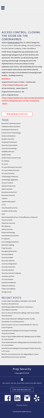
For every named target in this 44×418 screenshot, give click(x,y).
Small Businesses (8, 151)
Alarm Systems (7, 189)
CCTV (4, 204)
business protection (9, 192)
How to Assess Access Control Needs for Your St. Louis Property (20, 326)
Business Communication (11, 123)
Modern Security (8, 139)
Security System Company (11, 48)
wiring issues (7, 291)
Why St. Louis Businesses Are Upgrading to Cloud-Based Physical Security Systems (20, 355)
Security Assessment (9, 145)
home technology (8, 232)
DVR (3, 214)
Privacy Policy (22, 405)
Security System (8, 270)
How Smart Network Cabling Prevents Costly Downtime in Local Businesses (18, 320)
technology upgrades (10, 179)
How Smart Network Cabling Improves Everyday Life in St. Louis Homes (22, 344)
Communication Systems (11, 126)
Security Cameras (33, 45)
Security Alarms (7, 254)
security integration (9, 263)
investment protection (10, 235)
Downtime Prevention (10, 129)
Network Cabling (20, 45)
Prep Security (7, 248)
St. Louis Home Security (10, 170)
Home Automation (8, 135)
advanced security (8, 186)
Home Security (7, 229)
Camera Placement (8, 201)
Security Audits (7, 257)
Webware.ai (26, 411)
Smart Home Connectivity (11, 157)
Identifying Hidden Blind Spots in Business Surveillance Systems (17, 308)
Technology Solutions (10, 176)
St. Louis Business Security (11, 167)
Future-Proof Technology (11, 132)
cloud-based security (9, 207)
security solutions (8, 266)
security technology (9, 148)
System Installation (9, 282)
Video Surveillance (29, 48)
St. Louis (5, 164)
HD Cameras (6, 226)
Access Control (7, 45)
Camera (4, 198)
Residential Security (9, 251)
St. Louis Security (8, 173)
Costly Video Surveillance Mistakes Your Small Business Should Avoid (19, 302)
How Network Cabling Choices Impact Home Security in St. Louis (21, 350)
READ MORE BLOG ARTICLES (17, 114)
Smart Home (6, 154)
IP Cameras (6, 238)
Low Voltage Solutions (10, 241)
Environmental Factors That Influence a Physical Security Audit (19, 218)
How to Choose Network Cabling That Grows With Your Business (20, 314)
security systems (8, 276)
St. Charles (5, 160)
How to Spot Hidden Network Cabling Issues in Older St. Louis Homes (21, 338)
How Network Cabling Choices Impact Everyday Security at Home (19, 332)
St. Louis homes (7, 279)
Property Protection (9, 142)
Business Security (8, 195)
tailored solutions (8, 285)
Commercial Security (9, 211)
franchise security (8, 223)
